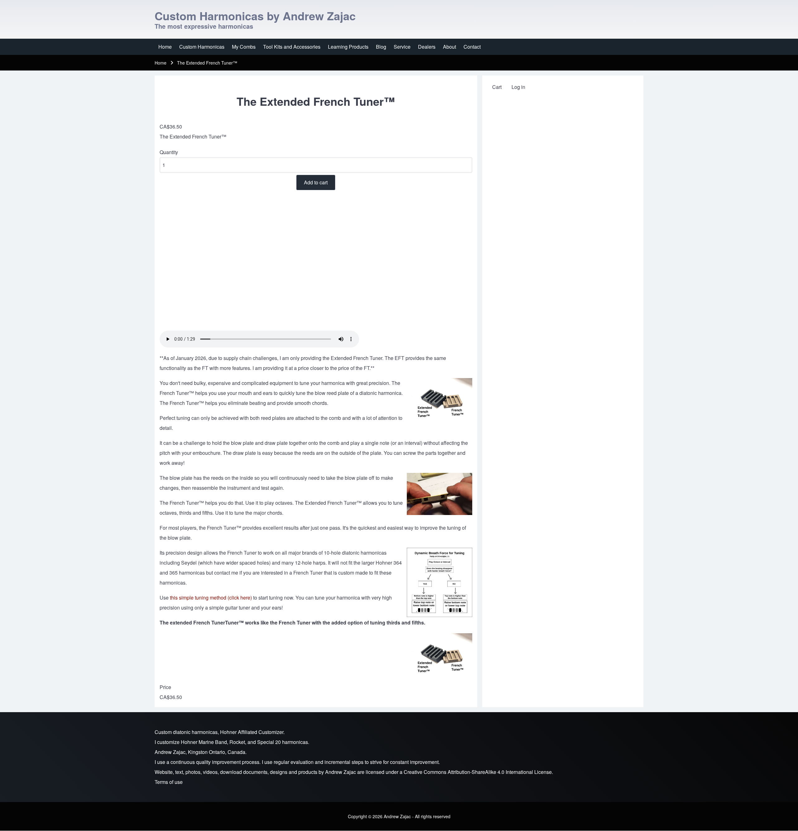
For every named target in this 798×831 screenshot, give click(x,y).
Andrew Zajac (340, 771)
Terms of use (169, 781)
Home (160, 63)
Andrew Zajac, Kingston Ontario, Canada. (201, 752)
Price (165, 687)
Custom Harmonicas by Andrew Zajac (255, 15)
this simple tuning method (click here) (211, 597)
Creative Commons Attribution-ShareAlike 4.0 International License (478, 771)
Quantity (169, 152)
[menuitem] (165, 47)
